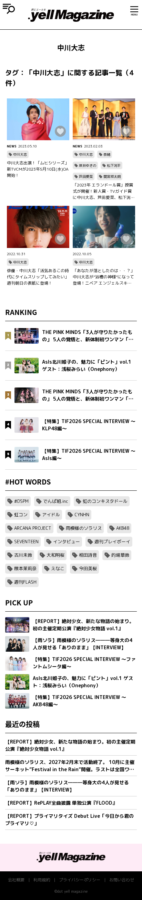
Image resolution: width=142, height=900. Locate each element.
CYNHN (81, 514)
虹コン (21, 514)
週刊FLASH (25, 582)
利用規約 (41, 880)
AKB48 (122, 528)
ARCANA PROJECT (32, 528)
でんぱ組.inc (55, 501)
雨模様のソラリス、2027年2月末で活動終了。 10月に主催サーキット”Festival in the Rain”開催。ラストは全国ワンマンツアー (69, 766)
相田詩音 (88, 555)
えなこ (57, 568)
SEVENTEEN (26, 541)
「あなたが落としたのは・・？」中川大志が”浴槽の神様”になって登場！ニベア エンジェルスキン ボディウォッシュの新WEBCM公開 (104, 277)
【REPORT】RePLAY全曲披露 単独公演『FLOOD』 (61, 803)
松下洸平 (114, 165)
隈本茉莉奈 (25, 568)
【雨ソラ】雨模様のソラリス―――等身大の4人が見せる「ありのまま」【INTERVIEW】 (67, 786)
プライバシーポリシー (79, 880)
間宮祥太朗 (112, 176)
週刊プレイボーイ (112, 541)
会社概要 (16, 880)
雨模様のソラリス (84, 528)
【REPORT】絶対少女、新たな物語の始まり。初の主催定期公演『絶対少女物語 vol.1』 (70, 745)
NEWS (12, 146)
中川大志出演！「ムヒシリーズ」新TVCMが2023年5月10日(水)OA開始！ (38, 169)
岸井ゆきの (87, 165)
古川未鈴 (23, 555)
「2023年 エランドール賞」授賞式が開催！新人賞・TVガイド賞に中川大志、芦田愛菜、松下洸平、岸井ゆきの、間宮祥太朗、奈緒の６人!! (104, 191)
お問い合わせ (121, 880)
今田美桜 (88, 568)
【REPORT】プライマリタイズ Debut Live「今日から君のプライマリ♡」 (69, 819)
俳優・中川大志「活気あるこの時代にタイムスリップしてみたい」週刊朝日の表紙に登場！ (38, 277)
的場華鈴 (120, 555)
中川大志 (20, 154)
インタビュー (66, 541)
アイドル (51, 514)
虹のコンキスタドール (105, 501)
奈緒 (106, 154)
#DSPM (21, 501)
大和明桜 (55, 555)
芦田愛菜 (86, 176)
